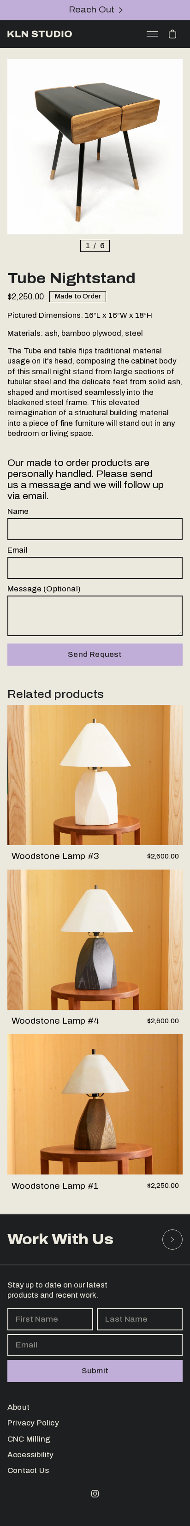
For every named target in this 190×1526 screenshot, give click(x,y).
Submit (95, 1371)
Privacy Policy (33, 1423)
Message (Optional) (44, 589)
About (18, 1407)
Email (17, 550)
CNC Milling (28, 1439)
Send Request (95, 654)
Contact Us (28, 1471)
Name (18, 511)
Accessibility (30, 1455)
